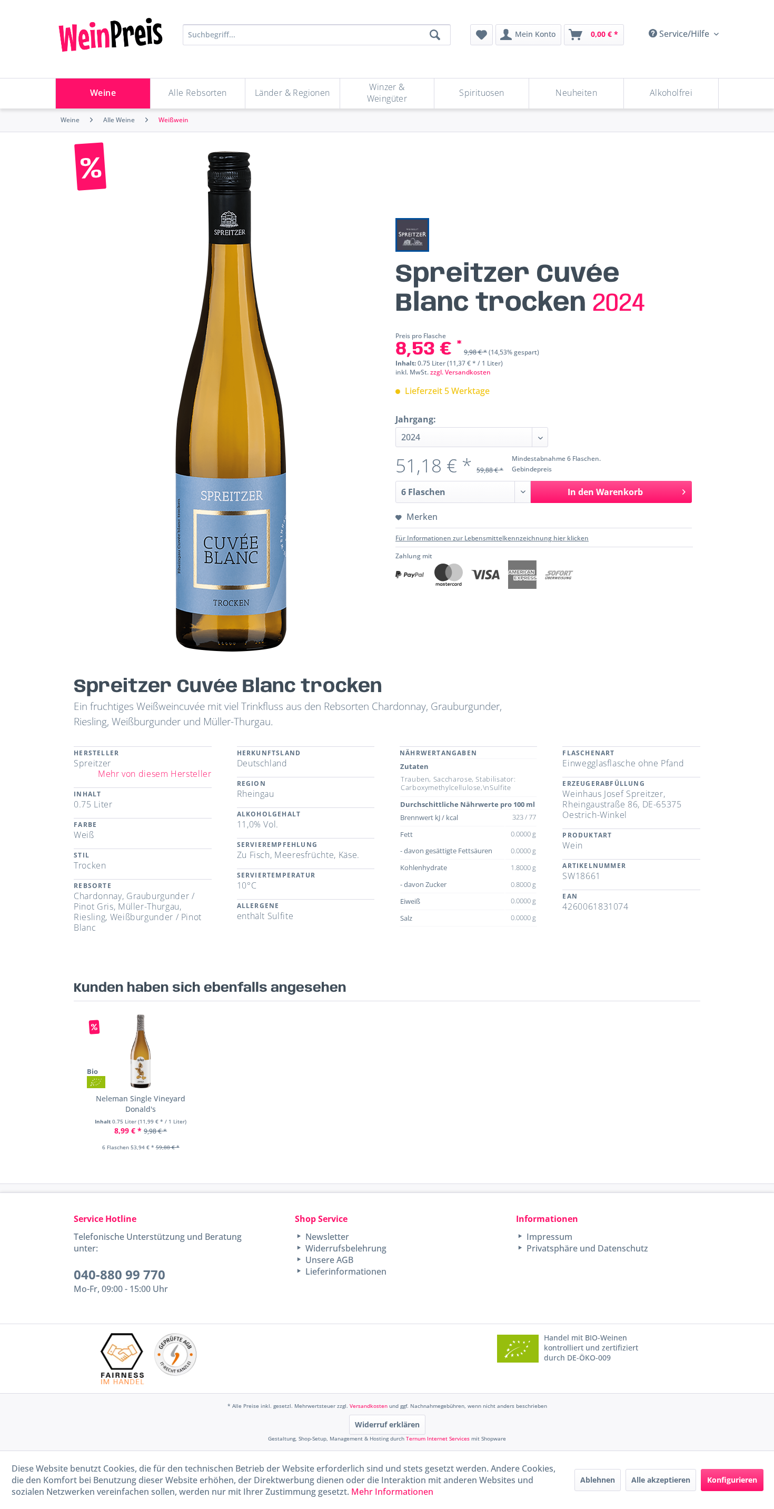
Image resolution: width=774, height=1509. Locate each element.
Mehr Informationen (392, 1491)
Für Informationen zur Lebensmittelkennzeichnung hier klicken (492, 538)
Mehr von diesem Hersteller (155, 773)
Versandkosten (369, 1405)
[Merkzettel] (481, 34)
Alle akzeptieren (660, 1480)
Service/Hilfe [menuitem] (684, 34)
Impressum (548, 1236)
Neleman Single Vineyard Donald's (140, 1103)
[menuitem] (481, 34)
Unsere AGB (328, 1260)
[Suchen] (434, 34)
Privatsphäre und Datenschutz (586, 1248)
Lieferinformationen (344, 1271)
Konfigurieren (732, 1480)
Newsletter (326, 1236)
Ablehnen (597, 1480)
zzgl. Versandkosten (460, 372)
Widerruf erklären (387, 1424)
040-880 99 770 (119, 1274)
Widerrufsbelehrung (344, 1248)
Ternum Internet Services (438, 1438)
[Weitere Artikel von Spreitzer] (412, 235)
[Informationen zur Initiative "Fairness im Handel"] (122, 1359)
